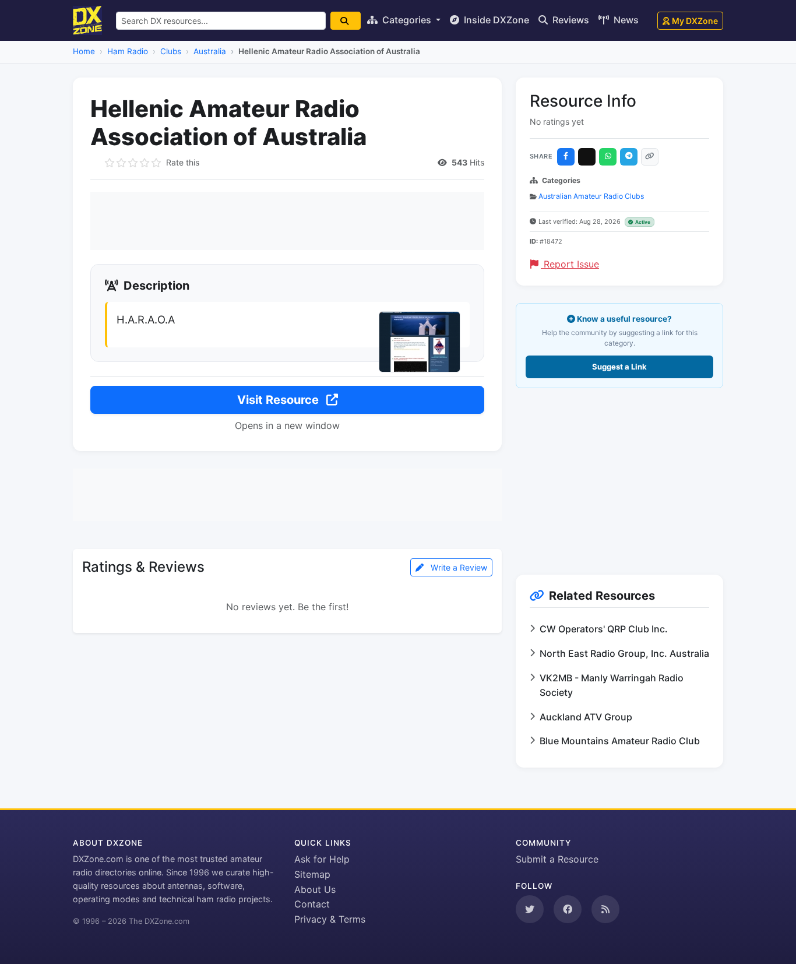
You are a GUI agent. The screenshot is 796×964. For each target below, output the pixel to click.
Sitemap (312, 874)
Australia (209, 51)
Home (84, 51)
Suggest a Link (619, 366)
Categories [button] (407, 20)
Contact (312, 904)
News (625, 20)
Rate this (182, 162)
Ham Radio (127, 51)
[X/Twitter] (587, 157)
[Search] (345, 21)
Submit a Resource (557, 859)
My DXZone (695, 21)
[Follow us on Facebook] (568, 909)
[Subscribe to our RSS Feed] (605, 909)
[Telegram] (628, 157)
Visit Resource (279, 400)
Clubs (170, 51)
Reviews (569, 20)
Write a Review (457, 567)
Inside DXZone (495, 20)
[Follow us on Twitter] (530, 909)
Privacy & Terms (329, 919)
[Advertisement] (287, 221)
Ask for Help (322, 859)
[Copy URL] (649, 157)
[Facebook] (566, 157)
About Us (315, 889)
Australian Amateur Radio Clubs (591, 196)
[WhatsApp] (608, 157)
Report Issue (570, 264)
